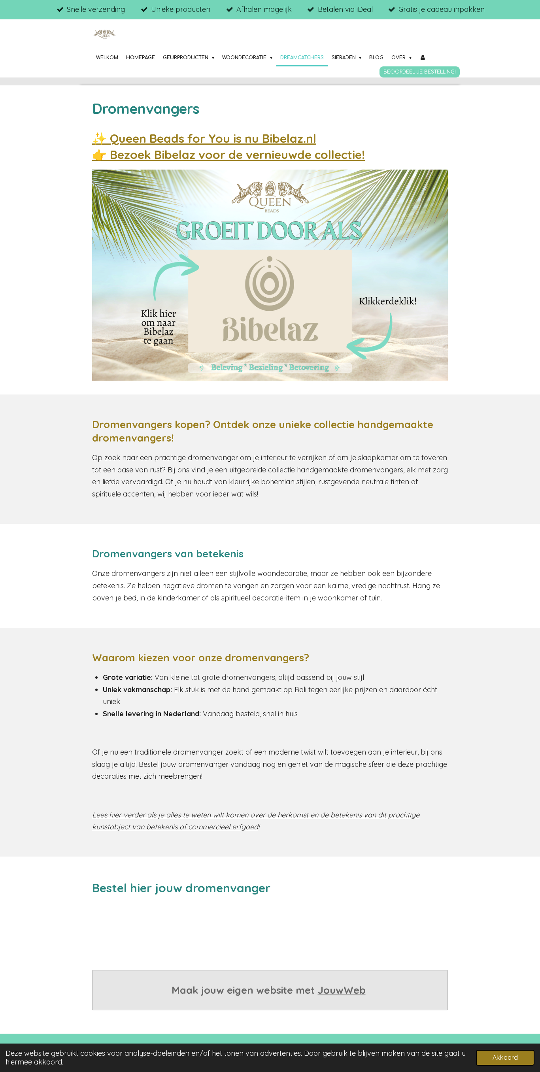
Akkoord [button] (505, 1057)
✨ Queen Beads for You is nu (204, 138)
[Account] (422, 57)
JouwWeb (342, 990)
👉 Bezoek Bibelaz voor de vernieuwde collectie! (228, 154)
